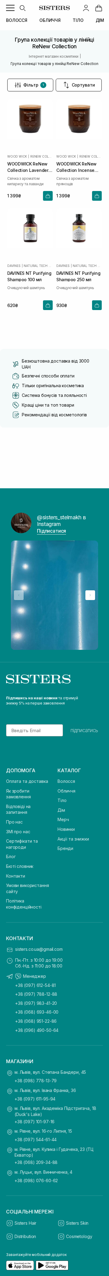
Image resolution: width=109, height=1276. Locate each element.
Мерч (63, 819)
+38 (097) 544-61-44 (36, 1139)
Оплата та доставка (27, 781)
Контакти (15, 876)
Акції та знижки (73, 838)
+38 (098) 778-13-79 (36, 1080)
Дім (61, 810)
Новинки (66, 829)
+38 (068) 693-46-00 (36, 1012)
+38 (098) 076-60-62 (36, 1180)
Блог (10, 856)
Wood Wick (17, 156)
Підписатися (51, 531)
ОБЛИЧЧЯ (50, 20)
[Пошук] (22, 8)
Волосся (66, 781)
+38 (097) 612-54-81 (35, 985)
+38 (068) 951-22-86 (36, 1021)
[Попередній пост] (19, 595)
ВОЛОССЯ (16, 20)
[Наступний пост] (90, 595)
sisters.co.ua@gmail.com (39, 949)
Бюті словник (19, 866)
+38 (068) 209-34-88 (36, 1162)
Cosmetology (79, 1236)
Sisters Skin (77, 1223)
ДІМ (100, 20)
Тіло (62, 800)
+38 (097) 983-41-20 (36, 1003)
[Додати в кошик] (48, 196)
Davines (14, 266)
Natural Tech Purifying (38, 266)
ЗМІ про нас (18, 831)
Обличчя (66, 790)
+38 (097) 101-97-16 (34, 1121)
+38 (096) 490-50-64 (36, 1030)
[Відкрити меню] (10, 8)
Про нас (14, 821)
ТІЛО (78, 20)
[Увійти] (86, 8)
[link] (98, 8)
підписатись (84, 730)
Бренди (65, 848)
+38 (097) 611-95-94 (35, 1098)
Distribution (25, 1236)
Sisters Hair (25, 1223)
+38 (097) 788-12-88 (36, 994)
